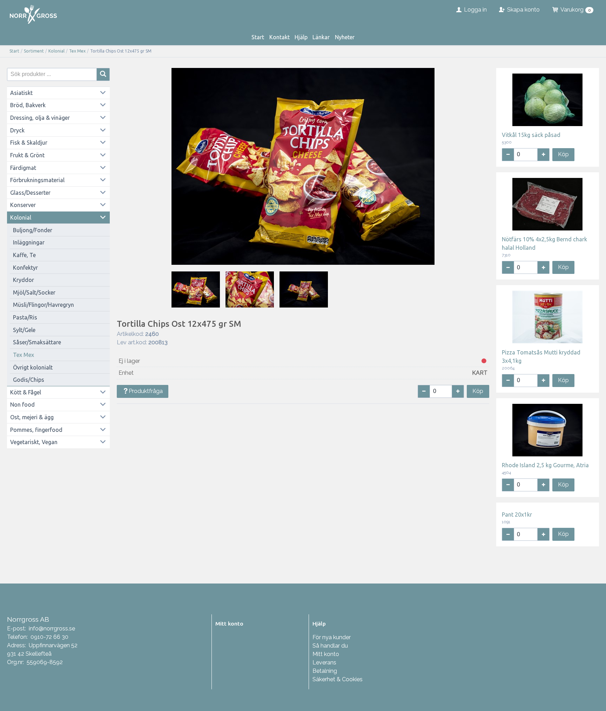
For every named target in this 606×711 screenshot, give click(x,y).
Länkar (321, 37)
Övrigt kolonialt (33, 367)
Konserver (23, 205)
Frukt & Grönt (27, 155)
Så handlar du (330, 645)
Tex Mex (77, 51)
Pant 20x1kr (517, 514)
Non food (22, 404)
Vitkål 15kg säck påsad (531, 135)
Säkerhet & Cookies (337, 679)
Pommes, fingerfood (36, 430)
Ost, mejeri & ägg (32, 417)
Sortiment (34, 51)
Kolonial (56, 51)
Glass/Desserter (30, 192)
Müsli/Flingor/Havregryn (43, 305)
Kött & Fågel (25, 392)
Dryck (17, 130)
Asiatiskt (21, 93)
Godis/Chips (28, 380)
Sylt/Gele (24, 330)
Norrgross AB (28, 619)
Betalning (324, 671)
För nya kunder (331, 637)
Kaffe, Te (24, 255)
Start (257, 37)
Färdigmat (23, 168)
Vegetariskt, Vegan (34, 442)
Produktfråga (146, 391)
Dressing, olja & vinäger (40, 118)
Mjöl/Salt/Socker (34, 292)
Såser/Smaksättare (37, 342)
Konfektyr (25, 267)
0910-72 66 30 (49, 637)
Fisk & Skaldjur (28, 142)
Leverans (324, 662)
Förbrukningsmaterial (37, 180)
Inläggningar (29, 242)
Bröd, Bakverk (28, 105)
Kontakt (279, 37)
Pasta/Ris (25, 317)
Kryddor (23, 280)
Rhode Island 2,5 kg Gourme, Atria (545, 465)
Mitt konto (325, 654)
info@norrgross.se (52, 628)
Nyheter (345, 37)
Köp (477, 391)
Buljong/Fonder (32, 230)
